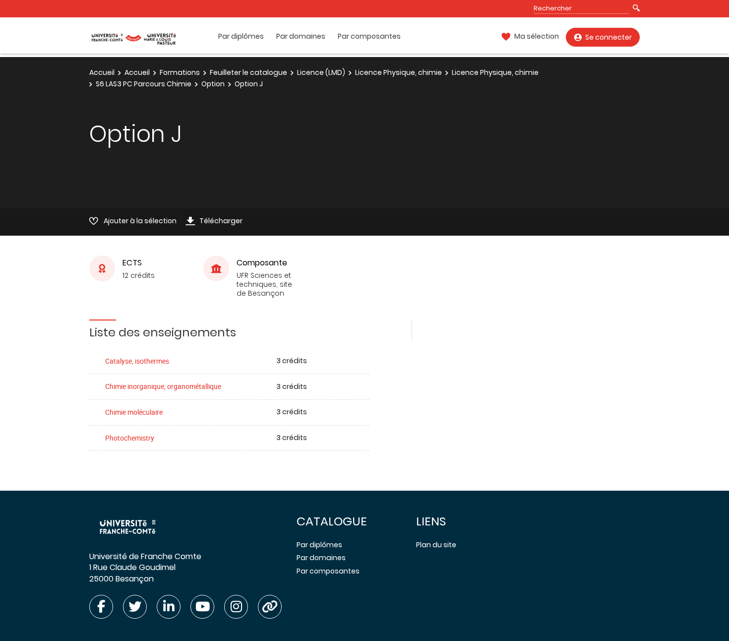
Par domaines (300, 36)
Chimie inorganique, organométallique (163, 386)
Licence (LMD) (321, 72)
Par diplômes (241, 36)
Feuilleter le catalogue (248, 72)
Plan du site (436, 545)
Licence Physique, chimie (398, 72)
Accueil (102, 72)
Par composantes (369, 36)
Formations (180, 72)
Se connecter (608, 37)
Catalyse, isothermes (137, 361)
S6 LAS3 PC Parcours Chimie (143, 84)
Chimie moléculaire (134, 412)
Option (213, 84)
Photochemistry (129, 438)
